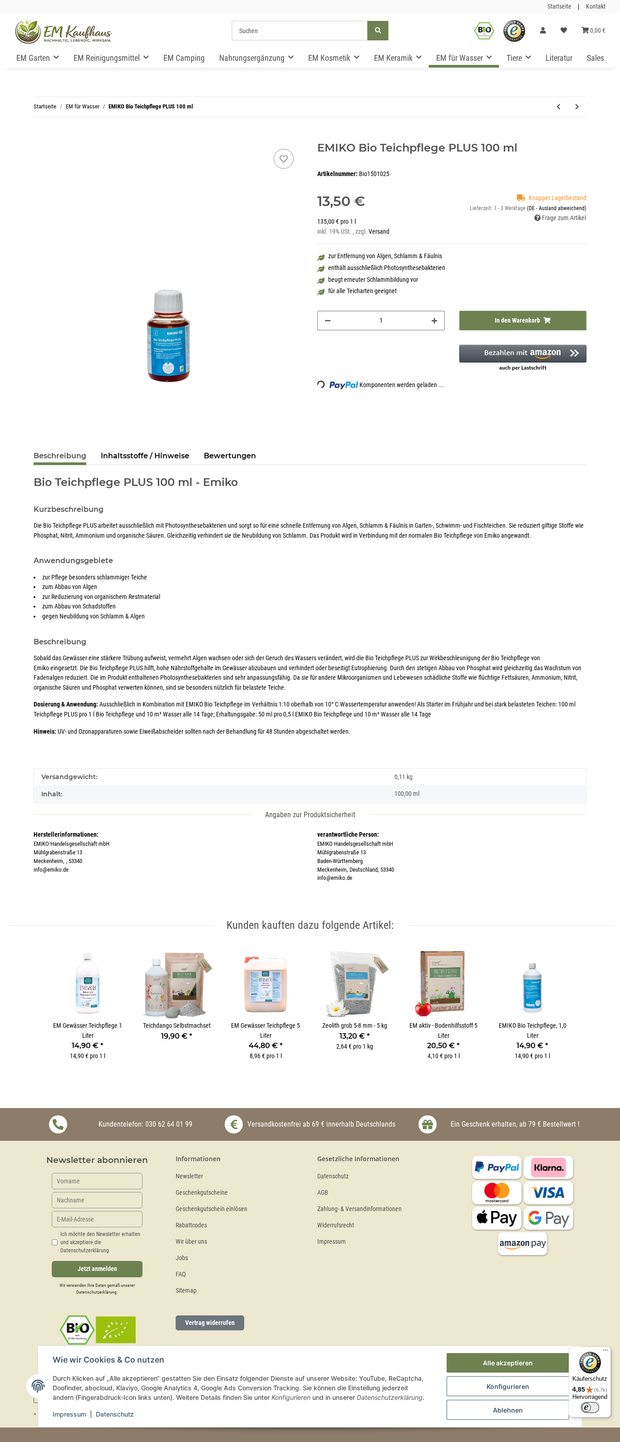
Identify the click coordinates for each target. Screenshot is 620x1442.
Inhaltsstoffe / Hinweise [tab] (145, 455)
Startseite (559, 6)
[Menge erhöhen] (434, 320)
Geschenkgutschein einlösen (211, 1209)
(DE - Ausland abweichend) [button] (556, 208)
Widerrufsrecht (335, 1225)
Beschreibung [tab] (60, 455)
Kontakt (595, 6)
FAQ (181, 1274)
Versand (379, 231)
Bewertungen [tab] (230, 455)
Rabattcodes (191, 1225)
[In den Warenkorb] (41, 137)
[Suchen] (378, 30)
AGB (322, 1193)
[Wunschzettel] (563, 31)
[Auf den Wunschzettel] (284, 159)
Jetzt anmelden (97, 1269)
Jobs (182, 1258)
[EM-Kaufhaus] (64, 30)
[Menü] (605, 1352)
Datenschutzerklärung (96, 1292)
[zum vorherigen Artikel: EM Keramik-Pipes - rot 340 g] (558, 107)
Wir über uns (191, 1242)
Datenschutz (333, 1176)
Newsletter (189, 1176)
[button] (543, 31)
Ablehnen (508, 1410)
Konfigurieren (508, 1386)
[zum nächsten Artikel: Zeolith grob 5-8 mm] (577, 107)
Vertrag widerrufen (210, 1322)
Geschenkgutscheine (202, 1193)
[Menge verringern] (328, 320)
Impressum (331, 1242)
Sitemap (186, 1291)
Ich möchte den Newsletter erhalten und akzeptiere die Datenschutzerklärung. (100, 1242)
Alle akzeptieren (508, 1363)
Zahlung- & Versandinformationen (359, 1209)
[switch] (590, 1407)
